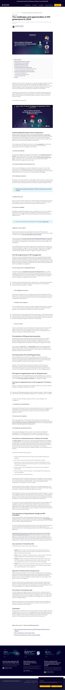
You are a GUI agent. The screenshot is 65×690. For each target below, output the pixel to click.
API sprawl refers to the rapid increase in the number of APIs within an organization (31, 134)
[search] (62, 5)
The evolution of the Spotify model (20, 75)
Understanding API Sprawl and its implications (22, 61)
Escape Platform (27, 5)
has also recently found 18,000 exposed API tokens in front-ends (37, 238)
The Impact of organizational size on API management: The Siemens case (26, 68)
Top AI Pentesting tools (27, 682)
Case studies (34, 5)
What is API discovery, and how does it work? (24, 633)
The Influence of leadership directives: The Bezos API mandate (24, 70)
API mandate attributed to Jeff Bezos (26, 378)
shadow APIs (41, 144)
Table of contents (17, 59)
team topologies (47, 518)
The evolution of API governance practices (21, 64)
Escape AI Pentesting (49, 5)
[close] (64, 1)
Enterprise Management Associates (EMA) (31, 234)
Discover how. (45, 221)
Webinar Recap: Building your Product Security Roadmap (27, 635)
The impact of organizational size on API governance (23, 67)
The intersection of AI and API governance (21, 65)
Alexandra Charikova (19, 26)
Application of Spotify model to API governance (22, 74)
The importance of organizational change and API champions (24, 71)
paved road (22, 346)
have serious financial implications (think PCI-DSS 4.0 (24, 422)
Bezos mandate (17, 440)
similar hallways (32, 346)
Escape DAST (41, 5)
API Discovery (17, 12)
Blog (13, 12)
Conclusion (16, 77)
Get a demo (58, 5)
